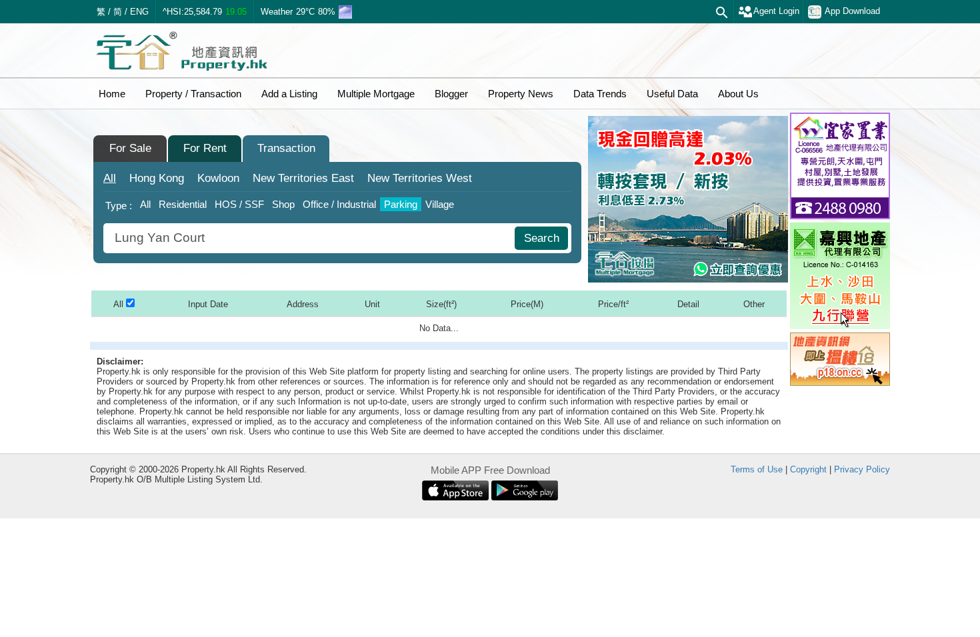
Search (541, 238)
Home (112, 93)
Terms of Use (757, 469)
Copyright (808, 469)
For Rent (205, 148)
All (109, 178)
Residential (183, 204)
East (303, 178)
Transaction (286, 148)
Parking (400, 204)
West (419, 178)
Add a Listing (289, 93)
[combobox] (311, 238)
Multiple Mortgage (376, 93)
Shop (283, 204)
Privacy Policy (862, 469)
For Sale (130, 148)
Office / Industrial (339, 204)
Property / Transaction (193, 93)
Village (439, 204)
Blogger (451, 93)
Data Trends (600, 93)
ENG (139, 12)
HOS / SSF (239, 204)
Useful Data (672, 93)
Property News (520, 93)
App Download (852, 11)
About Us (738, 93)
